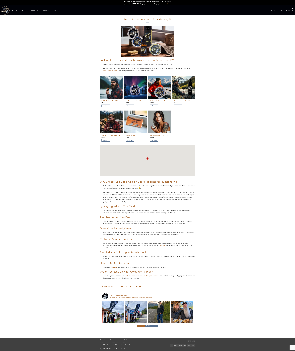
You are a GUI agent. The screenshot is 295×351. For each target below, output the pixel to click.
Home (18, 10)
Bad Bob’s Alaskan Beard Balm (158, 101)
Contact (54, 10)
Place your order (151, 276)
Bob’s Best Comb (130, 135)
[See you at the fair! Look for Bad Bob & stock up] (136, 312)
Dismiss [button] (169, 4)
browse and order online (110, 71)
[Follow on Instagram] (281, 10)
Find (107, 342)
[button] (273, 10)
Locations (31, 10)
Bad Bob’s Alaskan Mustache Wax (110, 135)
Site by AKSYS (191, 341)
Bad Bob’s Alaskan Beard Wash (183, 101)
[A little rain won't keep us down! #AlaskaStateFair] (113, 312)
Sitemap (189, 340)
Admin (193, 340)
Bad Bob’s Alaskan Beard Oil (109, 101)
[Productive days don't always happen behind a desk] (182, 312)
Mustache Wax (129, 276)
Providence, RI (140, 276)
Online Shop (115, 267)
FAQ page (162, 245)
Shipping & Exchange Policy (117, 344)
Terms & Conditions (105, 344)
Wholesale (45, 10)
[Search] (13, 10)
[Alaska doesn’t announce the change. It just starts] (159, 312)
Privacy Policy (128, 344)
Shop (24, 10)
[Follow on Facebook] (279, 10)
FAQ (38, 10)
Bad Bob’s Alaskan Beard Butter (135, 101)
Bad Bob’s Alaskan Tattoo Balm (158, 135)
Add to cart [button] (105, 106)
